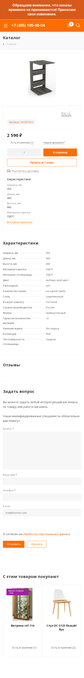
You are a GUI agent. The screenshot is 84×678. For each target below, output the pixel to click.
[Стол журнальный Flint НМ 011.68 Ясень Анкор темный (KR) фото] (42, 77)
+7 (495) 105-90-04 (28, 25)
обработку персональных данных (46, 534)
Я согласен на (36, 534)
